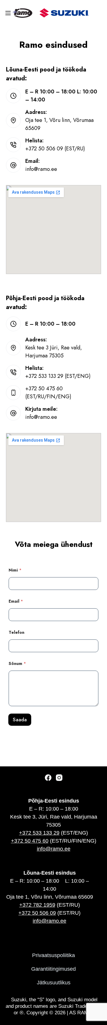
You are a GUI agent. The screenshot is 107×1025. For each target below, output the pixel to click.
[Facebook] (48, 777)
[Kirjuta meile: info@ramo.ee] (13, 413)
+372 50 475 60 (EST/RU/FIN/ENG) (48, 392)
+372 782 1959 (37, 905)
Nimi (15, 570)
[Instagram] (59, 777)
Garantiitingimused (53, 969)
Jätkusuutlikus (53, 983)
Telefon (16, 632)
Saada (20, 719)
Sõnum (17, 663)
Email (16, 601)
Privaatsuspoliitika (53, 955)
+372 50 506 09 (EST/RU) (55, 148)
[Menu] (9, 13)
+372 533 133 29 (39, 833)
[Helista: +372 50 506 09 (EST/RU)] (13, 144)
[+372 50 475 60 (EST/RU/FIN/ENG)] (13, 392)
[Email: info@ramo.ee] (13, 165)
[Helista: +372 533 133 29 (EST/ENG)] (13, 372)
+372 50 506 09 (37, 913)
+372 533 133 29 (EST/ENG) (58, 376)
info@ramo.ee (41, 169)
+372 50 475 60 (29, 841)
